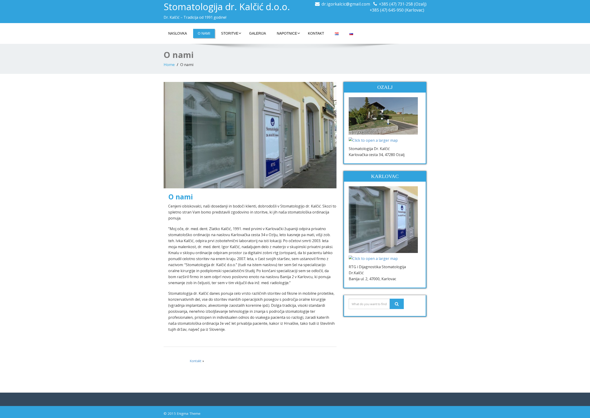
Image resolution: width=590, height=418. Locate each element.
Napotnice (287, 33)
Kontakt (316, 33)
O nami (204, 33)
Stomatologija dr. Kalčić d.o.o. (227, 6)
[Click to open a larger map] (373, 139)
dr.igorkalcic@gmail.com (346, 4)
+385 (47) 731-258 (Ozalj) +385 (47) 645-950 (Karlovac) (398, 7)
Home (169, 64)
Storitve (229, 33)
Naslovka (177, 33)
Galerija (257, 33)
